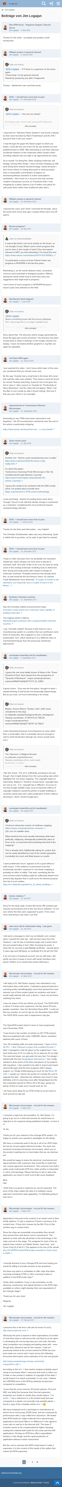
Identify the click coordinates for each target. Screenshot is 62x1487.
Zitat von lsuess (16, 64)
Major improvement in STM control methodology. (27, 492)
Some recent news (17, 441)
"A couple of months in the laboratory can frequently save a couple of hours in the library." (31, 582)
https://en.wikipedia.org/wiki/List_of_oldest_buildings (26, 884)
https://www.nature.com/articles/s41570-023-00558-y (29, 255)
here (38, 1404)
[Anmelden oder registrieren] (51, 3)
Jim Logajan (14, 30)
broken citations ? (17, 896)
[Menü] (58, 3)
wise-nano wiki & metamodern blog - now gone (30, 926)
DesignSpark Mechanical (33, 1059)
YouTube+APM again (18, 358)
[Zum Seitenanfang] (57, 1483)
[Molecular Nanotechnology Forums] (12, 3)
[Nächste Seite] (37, 1462)
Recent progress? (17, 226)
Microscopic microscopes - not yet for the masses (31, 973)
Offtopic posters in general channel (25, 52)
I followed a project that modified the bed (34, 1047)
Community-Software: (31, 1483)
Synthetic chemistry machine (22, 597)
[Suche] (44, 3)
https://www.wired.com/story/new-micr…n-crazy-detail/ (27, 429)
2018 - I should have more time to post (26, 97)
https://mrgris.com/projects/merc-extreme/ (24, 828)
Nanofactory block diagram (21, 299)
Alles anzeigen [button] (30, 126)
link (20, 1369)
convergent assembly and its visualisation (28, 655)
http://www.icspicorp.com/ (14, 1330)
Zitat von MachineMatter (20, 239)
